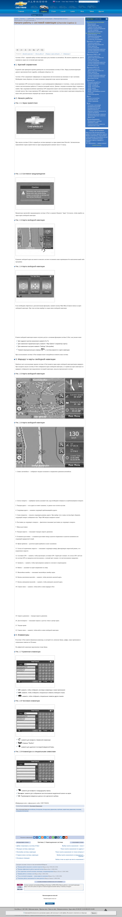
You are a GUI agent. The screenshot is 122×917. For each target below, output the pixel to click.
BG (78, 909)
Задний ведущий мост (94, 83)
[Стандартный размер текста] (25, 50)
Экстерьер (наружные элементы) (96, 115)
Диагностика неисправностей (96, 44)
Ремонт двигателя (92, 46)
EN (76, 909)
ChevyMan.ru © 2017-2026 (21, 909)
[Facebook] (37, 837)
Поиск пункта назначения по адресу (72, 849)
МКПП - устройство (93, 89)
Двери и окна (91, 117)
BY (80, 909)
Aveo (34, 11)
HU (94, 909)
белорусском (46, 809)
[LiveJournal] (56, 837)
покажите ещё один (96, 145)
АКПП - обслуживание (94, 86)
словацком (19, 811)
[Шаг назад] (17, 50)
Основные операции (23, 858)
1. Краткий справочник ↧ (28, 53)
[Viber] (50, 837)
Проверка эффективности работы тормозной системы (37, 869)
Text (20, 884)
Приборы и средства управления (96, 28)
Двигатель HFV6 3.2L (93, 67)
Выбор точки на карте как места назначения (69, 859)
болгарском (39, 809)
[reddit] (66, 837)
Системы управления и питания (96, 50)
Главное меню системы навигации (27, 855)
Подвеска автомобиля (93, 98)
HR (86, 909)
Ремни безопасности (93, 109)
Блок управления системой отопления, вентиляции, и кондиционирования (43, 871)
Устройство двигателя (93, 43)
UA (82, 909)
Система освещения (93, 30)
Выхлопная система (93, 52)
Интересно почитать (62, 909)
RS (84, 909)
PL (90, 909)
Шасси (89, 96)
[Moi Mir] (45, 837)
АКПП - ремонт (92, 88)
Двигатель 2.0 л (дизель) (94, 41)
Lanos (72, 11)
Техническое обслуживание (95, 39)
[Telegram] (48, 837)
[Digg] (64, 837)
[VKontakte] (34, 837)
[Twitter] (40, 837)
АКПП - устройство (93, 85)
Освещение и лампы (93, 122)
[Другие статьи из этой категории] (33, 50)
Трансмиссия (90, 80)
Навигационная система (94, 33)
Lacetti (63, 11)
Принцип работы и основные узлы (33, 873)
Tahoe (92, 11)
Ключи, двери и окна (93, 25)
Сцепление (91, 92)
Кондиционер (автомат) (94, 108)
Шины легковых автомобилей (54, 915)
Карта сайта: (72, 909)
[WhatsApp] (53, 837)
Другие (101, 11)
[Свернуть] (107, 19)
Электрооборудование (93, 119)
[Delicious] (61, 837)
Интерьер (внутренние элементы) (97, 114)
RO (88, 909)
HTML (19, 887)
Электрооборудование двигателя (96, 49)
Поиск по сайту (52, 909)
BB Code (19, 889)
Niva (82, 11)
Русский (58, 1)
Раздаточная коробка (93, 94)
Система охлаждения (93, 47)
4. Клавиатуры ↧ (66, 53)
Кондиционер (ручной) (94, 106)
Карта (67, 1)
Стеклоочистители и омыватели (96, 124)
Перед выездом (92, 24)
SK (92, 909)
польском (78, 809)
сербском (59, 809)
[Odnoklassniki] (42, 837)
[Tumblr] (58, 837)
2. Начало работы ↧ (39, 53)
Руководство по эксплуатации (95, 22)
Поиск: (76, 1)
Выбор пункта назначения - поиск (72, 845)
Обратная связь (43, 909)
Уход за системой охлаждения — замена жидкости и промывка (40, 876)
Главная (21, 11)
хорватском (66, 809)
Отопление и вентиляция (94, 105)
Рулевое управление (93, 101)
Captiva (44, 11)
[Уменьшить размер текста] (21, 50)
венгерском (25, 811)
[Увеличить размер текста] (29, 50)
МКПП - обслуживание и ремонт (96, 91)
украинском (53, 809)
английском (32, 809)
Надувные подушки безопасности (97, 111)
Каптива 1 (37, 15)
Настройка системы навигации (26, 852)
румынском (72, 809)
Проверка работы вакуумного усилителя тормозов (38, 867)
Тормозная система (93, 99)
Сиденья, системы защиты (95, 27)
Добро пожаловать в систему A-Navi (28, 845)
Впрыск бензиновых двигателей (38, 915)
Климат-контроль (92, 34)
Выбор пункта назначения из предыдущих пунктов (70, 855)
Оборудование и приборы (95, 121)
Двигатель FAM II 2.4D (93, 54)
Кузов (88, 103)
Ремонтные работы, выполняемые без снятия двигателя (39, 878)
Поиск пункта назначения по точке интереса (69, 852)
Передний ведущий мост (94, 82)
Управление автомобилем (94, 36)
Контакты (71, 1)
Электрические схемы (94, 125)
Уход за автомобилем (93, 37)
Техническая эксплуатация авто (21, 915)
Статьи (63, 1)
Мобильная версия (33, 909)
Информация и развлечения (95, 31)
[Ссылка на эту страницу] (38, 50)
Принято (94, 913)
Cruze (53, 11)
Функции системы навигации (26, 849)
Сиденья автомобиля (93, 112)
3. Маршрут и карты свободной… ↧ (53, 53)
